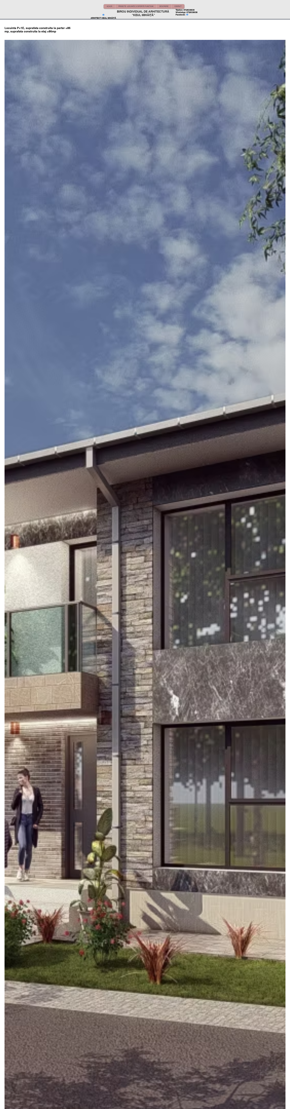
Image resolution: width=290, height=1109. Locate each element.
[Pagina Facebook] (103, 15)
